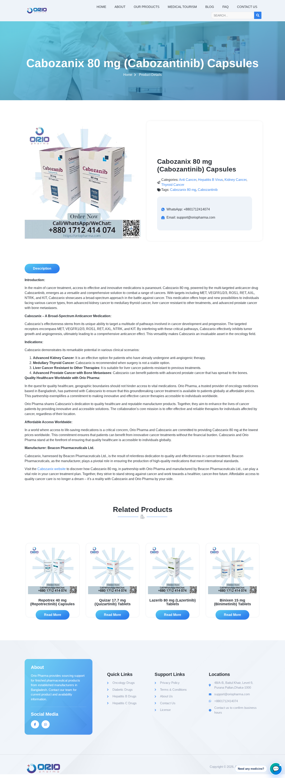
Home (101, 7)
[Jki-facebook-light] (35, 724)
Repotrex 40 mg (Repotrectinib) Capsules (52, 602)
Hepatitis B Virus (210, 179)
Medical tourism (182, 7)
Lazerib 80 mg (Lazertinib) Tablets (172, 602)
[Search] (257, 15)
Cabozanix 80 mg (183, 189)
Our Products (146, 7)
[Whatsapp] (46, 724)
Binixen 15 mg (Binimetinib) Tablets (232, 602)
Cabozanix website (51, 469)
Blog (209, 7)
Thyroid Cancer (172, 184)
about (120, 7)
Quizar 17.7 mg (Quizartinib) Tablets (113, 602)
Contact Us (247, 7)
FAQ (225, 7)
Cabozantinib (208, 189)
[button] (42, 268)
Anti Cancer (187, 179)
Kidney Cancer (235, 179)
